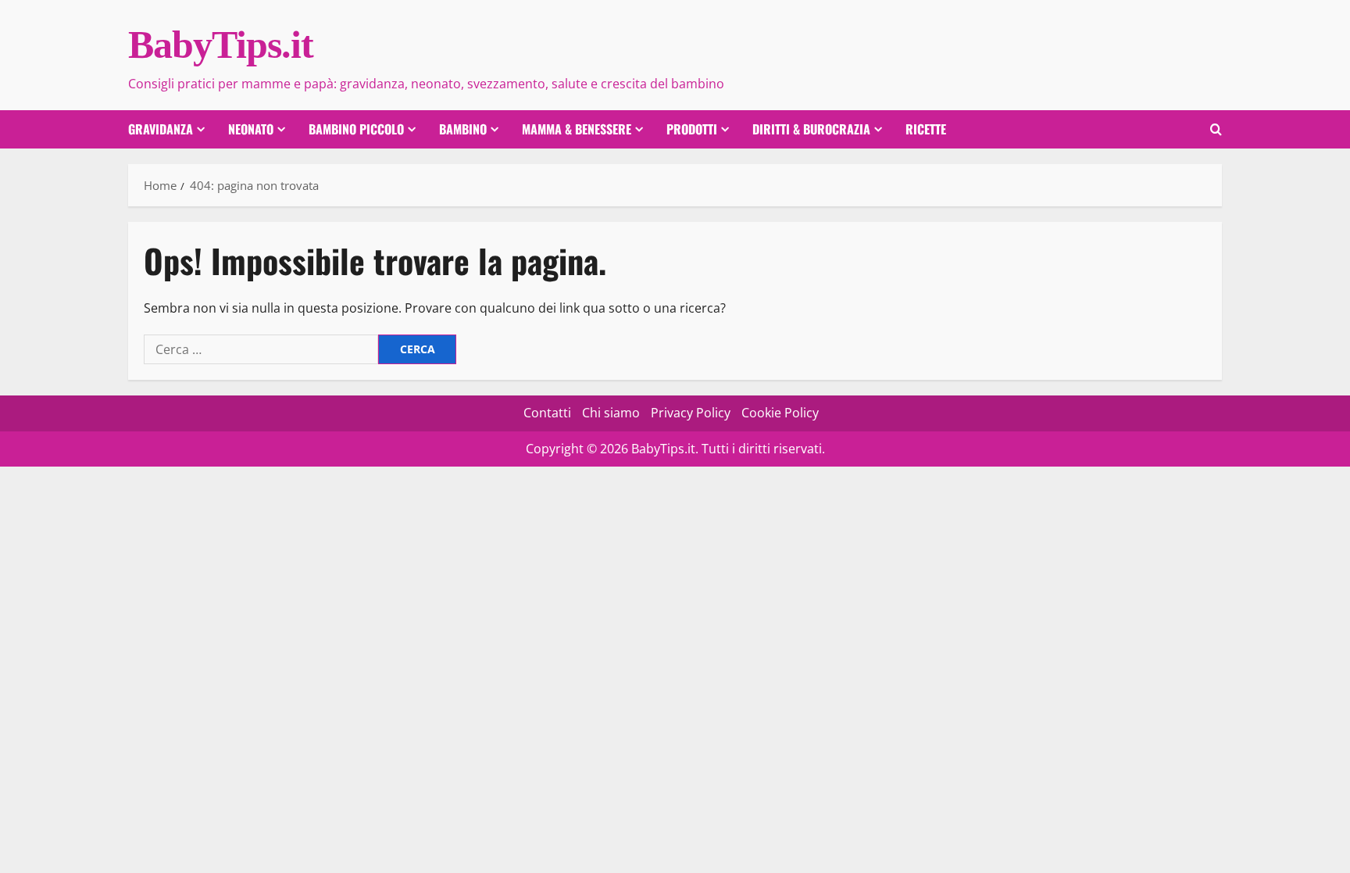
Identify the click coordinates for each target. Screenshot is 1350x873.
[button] (1216, 129)
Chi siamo (611, 412)
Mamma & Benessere (576, 129)
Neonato (250, 129)
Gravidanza (160, 129)
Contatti (547, 412)
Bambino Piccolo (356, 129)
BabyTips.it (220, 44)
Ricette (925, 129)
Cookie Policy (780, 412)
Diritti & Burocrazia (811, 129)
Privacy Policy (690, 412)
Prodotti (691, 129)
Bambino (463, 129)
